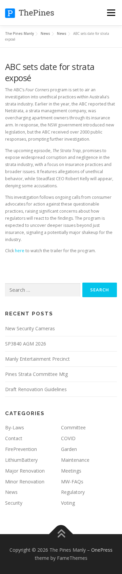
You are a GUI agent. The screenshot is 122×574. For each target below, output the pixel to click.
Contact (13, 438)
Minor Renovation (24, 481)
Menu (110, 13)
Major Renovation (25, 471)
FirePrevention (21, 449)
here (19, 251)
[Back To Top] (61, 534)
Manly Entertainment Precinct (37, 359)
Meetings (71, 471)
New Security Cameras (30, 328)
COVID (68, 438)
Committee (73, 427)
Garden (69, 449)
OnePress (102, 550)
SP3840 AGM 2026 (25, 343)
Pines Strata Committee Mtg (36, 374)
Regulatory (73, 492)
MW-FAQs (72, 481)
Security (13, 503)
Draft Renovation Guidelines (36, 389)
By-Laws (14, 427)
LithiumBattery (21, 460)
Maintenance (75, 460)
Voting (68, 503)
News (11, 492)
